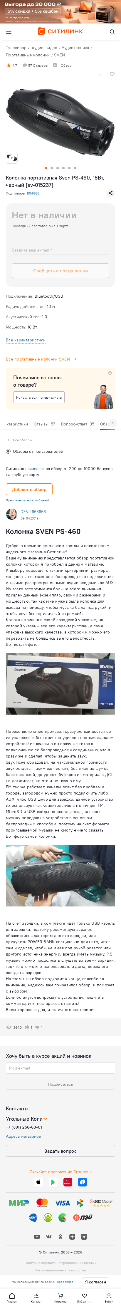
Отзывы (44, 424)
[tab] (44, 425)
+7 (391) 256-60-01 (24, 1127)
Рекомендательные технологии (60, 1270)
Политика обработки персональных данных (60, 1263)
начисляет (35, 468)
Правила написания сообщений (28, 500)
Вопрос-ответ (77, 424)
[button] (12, 1297)
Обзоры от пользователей (38, 451)
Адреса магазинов (23, 1136)
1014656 (33, 193)
